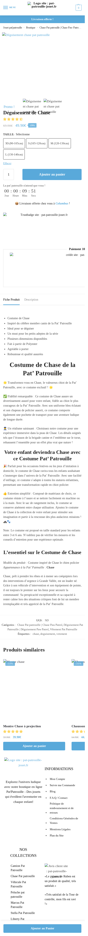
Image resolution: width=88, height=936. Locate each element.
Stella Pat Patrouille (23, 913)
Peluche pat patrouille (18, 894)
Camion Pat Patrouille (18, 868)
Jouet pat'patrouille (12, 27)
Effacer (7, 163)
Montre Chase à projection (22, 726)
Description (31, 299)
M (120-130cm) (60, 143)
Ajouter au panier (52, 174)
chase (36, 633)
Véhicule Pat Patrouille (18, 884)
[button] (13, 119)
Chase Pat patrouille (23, 876)
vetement (61, 633)
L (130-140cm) (14, 154)
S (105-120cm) (36, 143)
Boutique (30, 27)
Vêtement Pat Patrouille (63, 629)
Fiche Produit (11, 299)
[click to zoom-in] (26, 56)
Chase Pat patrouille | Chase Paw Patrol (59, 27)
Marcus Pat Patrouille (17, 905)
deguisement (47, 633)
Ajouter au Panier (42, 928)
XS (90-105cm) (14, 143)
